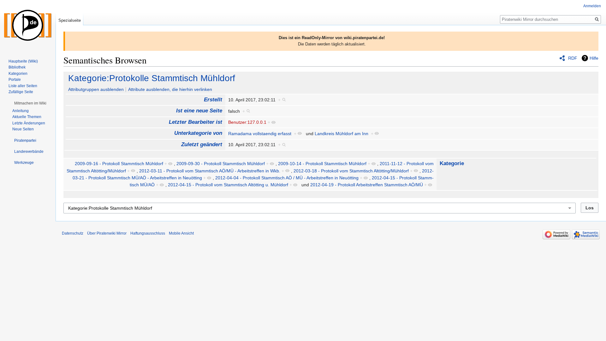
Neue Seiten (23, 129)
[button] (30, 103)
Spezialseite (69, 20)
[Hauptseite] (28, 25)
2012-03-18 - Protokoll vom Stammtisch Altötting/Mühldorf (351, 170)
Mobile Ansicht (181, 233)
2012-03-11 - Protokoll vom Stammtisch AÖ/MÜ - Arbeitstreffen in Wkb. (209, 170)
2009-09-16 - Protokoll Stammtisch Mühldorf (119, 163)
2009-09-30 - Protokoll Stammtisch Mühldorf (220, 163)
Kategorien (18, 73)
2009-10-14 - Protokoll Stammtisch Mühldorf (322, 163)
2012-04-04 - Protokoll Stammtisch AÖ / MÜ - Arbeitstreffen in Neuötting (287, 177)
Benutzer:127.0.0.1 (247, 122)
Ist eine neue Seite (199, 111)
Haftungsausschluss (147, 233)
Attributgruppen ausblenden (96, 89)
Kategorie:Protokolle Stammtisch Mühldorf (151, 78)
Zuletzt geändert (201, 144)
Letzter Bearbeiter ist (195, 122)
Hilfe (594, 58)
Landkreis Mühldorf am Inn (341, 133)
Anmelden (592, 6)
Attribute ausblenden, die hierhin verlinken (170, 89)
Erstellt (213, 100)
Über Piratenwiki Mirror (107, 233)
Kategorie (452, 163)
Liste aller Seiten (23, 86)
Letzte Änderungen (28, 123)
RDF (572, 58)
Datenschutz (72, 233)
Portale (15, 79)
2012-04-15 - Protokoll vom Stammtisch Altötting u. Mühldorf (228, 184)
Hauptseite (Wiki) (23, 61)
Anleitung (20, 111)
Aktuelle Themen (26, 117)
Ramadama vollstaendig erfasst (259, 133)
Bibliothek (17, 67)
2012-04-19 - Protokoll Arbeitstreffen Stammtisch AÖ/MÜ (366, 184)
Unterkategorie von (198, 133)
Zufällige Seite (21, 92)
